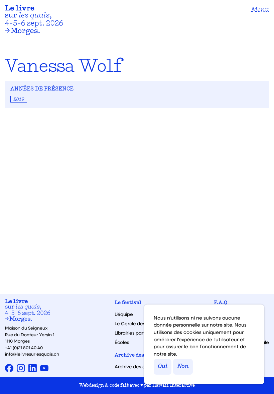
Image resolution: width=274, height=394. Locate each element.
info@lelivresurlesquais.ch (32, 354)
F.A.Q (220, 303)
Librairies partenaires (138, 333)
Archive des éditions (140, 355)
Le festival (128, 303)
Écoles (122, 342)
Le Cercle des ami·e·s (139, 323)
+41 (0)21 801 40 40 (24, 347)
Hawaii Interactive (173, 385)
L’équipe (124, 314)
